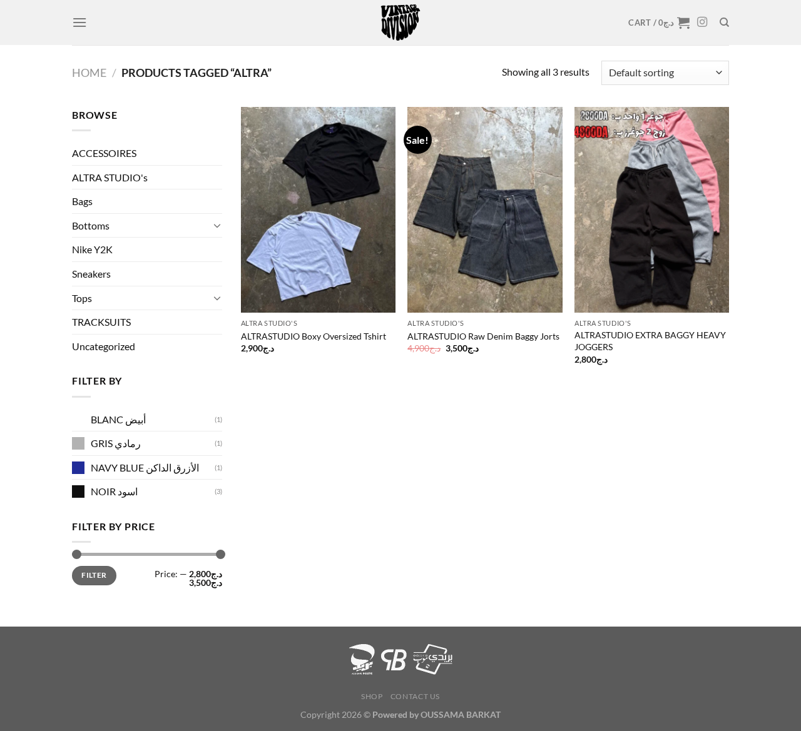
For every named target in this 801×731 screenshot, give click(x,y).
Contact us (415, 696)
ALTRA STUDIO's (110, 177)
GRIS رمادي (116, 443)
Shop (371, 696)
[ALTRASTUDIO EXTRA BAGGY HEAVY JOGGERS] (651, 210)
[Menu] (79, 22)
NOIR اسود (114, 491)
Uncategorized (103, 346)
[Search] (724, 22)
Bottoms (91, 225)
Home (89, 72)
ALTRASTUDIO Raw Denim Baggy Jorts (483, 336)
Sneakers (91, 274)
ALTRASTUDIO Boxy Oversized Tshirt (313, 336)
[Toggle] (217, 225)
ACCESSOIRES (104, 153)
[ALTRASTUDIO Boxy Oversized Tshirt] (318, 210)
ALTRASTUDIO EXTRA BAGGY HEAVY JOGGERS (650, 341)
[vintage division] (400, 22)
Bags (82, 201)
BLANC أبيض (118, 419)
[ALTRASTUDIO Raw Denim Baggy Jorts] (484, 210)
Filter (93, 575)
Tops (82, 298)
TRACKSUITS (101, 322)
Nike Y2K (92, 249)
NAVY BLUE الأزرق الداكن (145, 467)
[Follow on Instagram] (702, 22)
